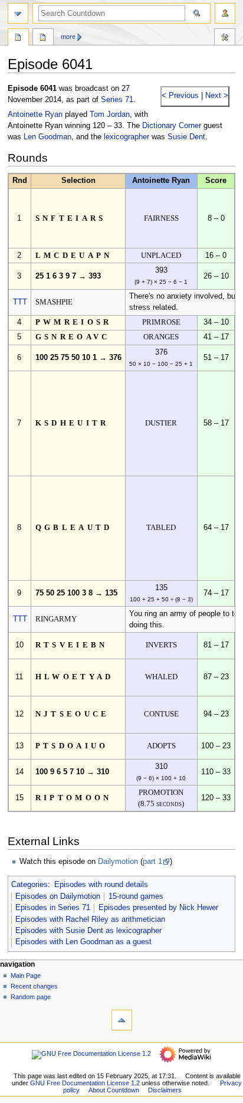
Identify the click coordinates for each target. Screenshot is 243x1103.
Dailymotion (118, 861)
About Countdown (113, 1090)
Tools (225, 38)
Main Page (26, 975)
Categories (29, 885)
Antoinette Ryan (35, 114)
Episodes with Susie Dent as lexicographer (88, 931)
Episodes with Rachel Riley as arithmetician (90, 919)
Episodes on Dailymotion (57, 896)
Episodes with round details (101, 885)
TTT (20, 302)
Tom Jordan (110, 114)
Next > (215, 95)
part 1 (152, 861)
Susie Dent (186, 137)
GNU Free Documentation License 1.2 (85, 1082)
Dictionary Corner (171, 126)
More (68, 36)
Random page (31, 996)
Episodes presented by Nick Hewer (158, 908)
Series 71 (117, 100)
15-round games (136, 896)
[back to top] (121, 1020)
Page (18, 38)
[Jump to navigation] (18, 13)
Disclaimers (165, 1090)
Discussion (43, 38)
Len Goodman (47, 137)
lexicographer (126, 137)
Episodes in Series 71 (52, 908)
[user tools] (225, 13)
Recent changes (34, 986)
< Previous (180, 95)
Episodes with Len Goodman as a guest (83, 942)
